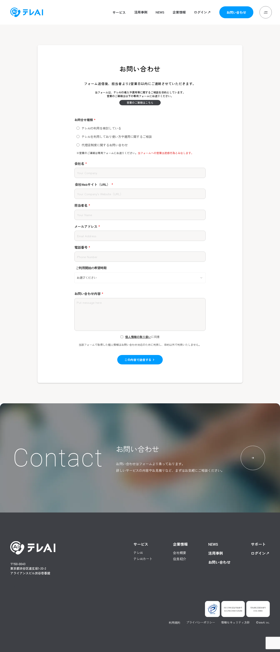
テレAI (112, 23)
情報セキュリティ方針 (235, 622)
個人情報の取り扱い (138, 337)
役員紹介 (179, 29)
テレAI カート (117, 29)
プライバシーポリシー (200, 622)
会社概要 (179, 23)
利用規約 (174, 622)
